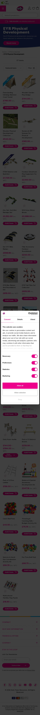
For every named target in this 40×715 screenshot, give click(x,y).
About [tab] (32, 319)
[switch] (34, 362)
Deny (20, 399)
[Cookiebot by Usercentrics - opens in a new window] (28, 313)
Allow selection (20, 393)
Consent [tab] (7, 319)
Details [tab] (20, 319)
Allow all (20, 385)
